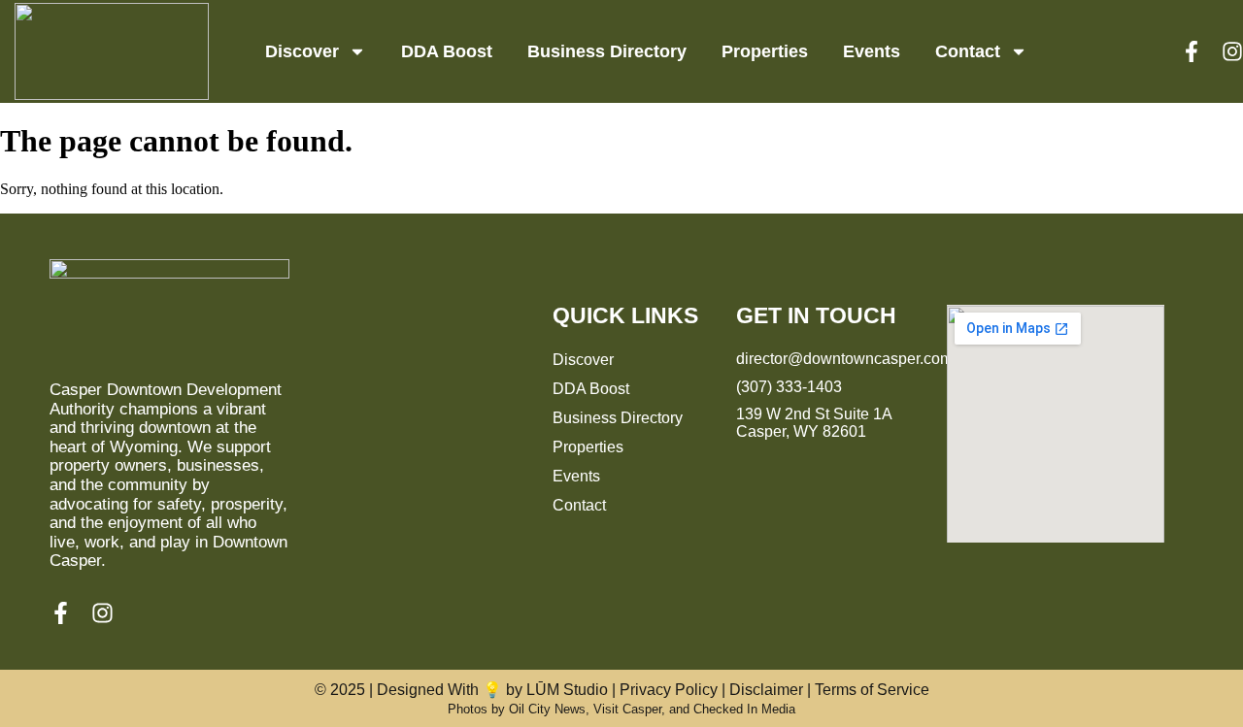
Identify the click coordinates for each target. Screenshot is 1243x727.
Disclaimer (766, 689)
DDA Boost (446, 51)
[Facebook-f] (1191, 51)
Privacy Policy (669, 689)
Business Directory (607, 51)
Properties (765, 51)
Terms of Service (872, 689)
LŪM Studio (567, 689)
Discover (302, 51)
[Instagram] (1232, 51)
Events (871, 51)
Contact (967, 51)
